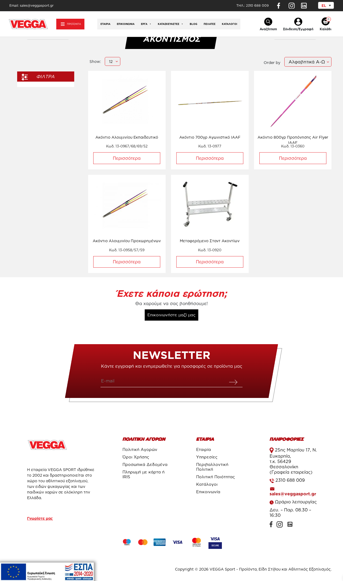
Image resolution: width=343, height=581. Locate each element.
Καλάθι (325, 29)
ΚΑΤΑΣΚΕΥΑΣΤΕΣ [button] (168, 24)
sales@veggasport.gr (293, 493)
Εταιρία (105, 24)
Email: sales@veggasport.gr (31, 5)
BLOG (193, 24)
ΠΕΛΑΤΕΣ (209, 24)
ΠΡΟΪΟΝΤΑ (74, 24)
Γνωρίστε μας (40, 518)
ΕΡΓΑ (144, 24)
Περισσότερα (127, 158)
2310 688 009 (257, 5)
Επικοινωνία (126, 24)
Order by (272, 62)
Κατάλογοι (229, 24)
